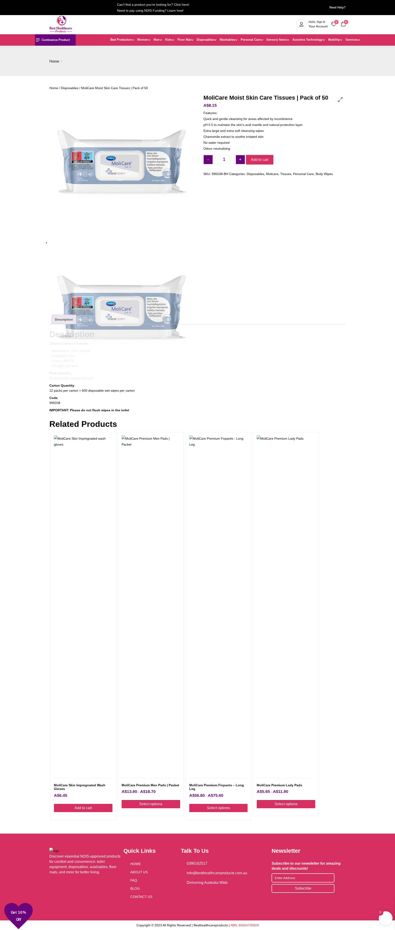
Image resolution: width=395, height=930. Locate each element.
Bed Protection (120, 39)
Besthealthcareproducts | (212, 925)
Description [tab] (64, 319)
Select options (150, 804)
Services (351, 39)
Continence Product (56, 40)
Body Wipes (324, 174)
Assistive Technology (307, 39)
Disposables (205, 39)
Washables (227, 39)
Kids (168, 39)
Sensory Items (276, 39)
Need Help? (336, 7)
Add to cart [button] (83, 808)
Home (54, 61)
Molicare (272, 174)
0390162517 (197, 863)
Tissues (285, 174)
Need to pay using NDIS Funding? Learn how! (150, 10)
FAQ (133, 880)
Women (142, 39)
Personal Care (251, 39)
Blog (135, 888)
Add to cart (259, 160)
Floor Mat (184, 39)
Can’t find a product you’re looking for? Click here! (153, 4)
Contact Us (141, 897)
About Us (139, 872)
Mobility (334, 39)
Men (157, 39)
